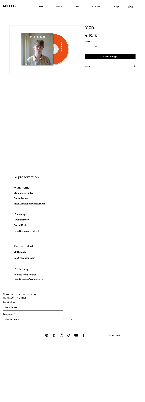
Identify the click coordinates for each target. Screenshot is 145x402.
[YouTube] (76, 335)
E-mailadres (9, 302)
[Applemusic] (54, 335)
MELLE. (10, 6)
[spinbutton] (92, 46)
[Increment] (96, 46)
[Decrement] (87, 46)
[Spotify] (46, 335)
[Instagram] (61, 335)
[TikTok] (69, 335)
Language (8, 314)
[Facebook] (83, 335)
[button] (131, 6)
